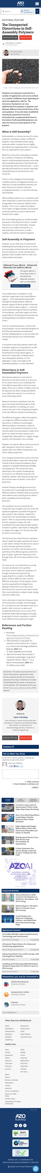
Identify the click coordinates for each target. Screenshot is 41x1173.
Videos (7, 1058)
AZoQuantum (25, 1029)
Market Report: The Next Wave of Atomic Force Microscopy (27, 908)
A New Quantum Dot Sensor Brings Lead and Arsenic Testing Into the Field (26, 851)
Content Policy (10, 1099)
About (7, 1074)
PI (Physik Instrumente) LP (14, 950)
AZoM (7, 1026)
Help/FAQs (24, 1066)
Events (22, 1055)
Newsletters (9, 1083)
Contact (7, 1086)
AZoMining (9, 1040)
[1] (8, 808)
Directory (8, 1066)
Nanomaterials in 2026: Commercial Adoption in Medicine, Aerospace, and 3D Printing (27, 898)
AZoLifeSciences (26, 1037)
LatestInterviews (20, 800)
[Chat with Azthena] (36, 1169)
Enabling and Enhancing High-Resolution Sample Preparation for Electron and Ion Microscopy (20, 966)
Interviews (8, 1063)
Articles (7, 1052)
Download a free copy (20, 286)
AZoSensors (24, 1026)
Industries (24, 1063)
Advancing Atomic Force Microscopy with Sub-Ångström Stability (20, 955)
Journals (8, 1069)
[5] (8, 851)
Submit (35, 787)
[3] (8, 829)
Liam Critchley (20, 717)
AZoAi (22, 1031)
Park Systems (10, 959)
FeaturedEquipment (33, 800)
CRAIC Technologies (12, 940)
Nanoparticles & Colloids (20, 992)
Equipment (9, 1055)
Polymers (14, 1002)
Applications (24, 1061)
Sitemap (23, 1069)
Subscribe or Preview (18, 984)
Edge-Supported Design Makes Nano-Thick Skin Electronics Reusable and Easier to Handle (27, 829)
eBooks (22, 1052)
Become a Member (11, 1080)
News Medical (25, 1034)
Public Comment (33, 782)
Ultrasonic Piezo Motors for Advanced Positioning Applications (19, 945)
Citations (7, 746)
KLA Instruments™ (12, 972)
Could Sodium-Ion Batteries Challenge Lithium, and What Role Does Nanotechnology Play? (26, 920)
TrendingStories (8, 800)
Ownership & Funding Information (12, 1102)
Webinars (8, 1061)
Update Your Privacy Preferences (21, 1167)
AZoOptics (8, 1034)
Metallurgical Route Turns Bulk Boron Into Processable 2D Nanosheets (27, 840)
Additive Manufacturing (19, 982)
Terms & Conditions (12, 1091)
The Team (23, 1072)
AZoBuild (8, 1037)
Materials (23, 1058)
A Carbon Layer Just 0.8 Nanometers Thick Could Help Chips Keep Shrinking (27, 807)
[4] (8, 840)
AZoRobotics (9, 1029)
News (7, 1050)
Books (22, 1050)
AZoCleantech (10, 1031)
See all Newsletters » (10, 1012)
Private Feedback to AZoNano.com (26, 784)
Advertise (8, 1088)
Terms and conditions (17, 688)
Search (7, 1077)
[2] (8, 818)
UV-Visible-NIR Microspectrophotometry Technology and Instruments (20, 935)
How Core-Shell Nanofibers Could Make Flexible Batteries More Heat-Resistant (27, 818)
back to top (33, 1109)
